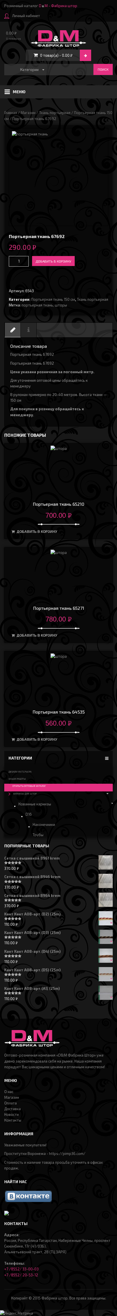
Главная (10, 112)
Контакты (12, 1120)
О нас (8, 1091)
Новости (11, 1114)
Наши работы (17, 778)
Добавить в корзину (53, 261)
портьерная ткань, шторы (44, 305)
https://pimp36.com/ (67, 1153)
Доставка (12, 1108)
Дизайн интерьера (20, 771)
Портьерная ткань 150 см (53, 299)
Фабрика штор (54, 1298)
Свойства (28, 335)
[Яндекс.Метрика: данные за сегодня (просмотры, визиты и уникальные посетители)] (16, 1313)
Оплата (10, 1103)
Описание (12, 335)
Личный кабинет (26, 15)
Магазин (28, 112)
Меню (19, 91)
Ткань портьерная (54, 112)
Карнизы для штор (25, 793)
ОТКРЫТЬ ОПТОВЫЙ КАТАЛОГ (29, 786)
